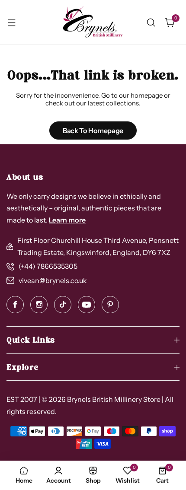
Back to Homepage (93, 130)
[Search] (150, 22)
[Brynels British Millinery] (93, 22)
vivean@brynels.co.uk (53, 280)
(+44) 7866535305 (48, 266)
